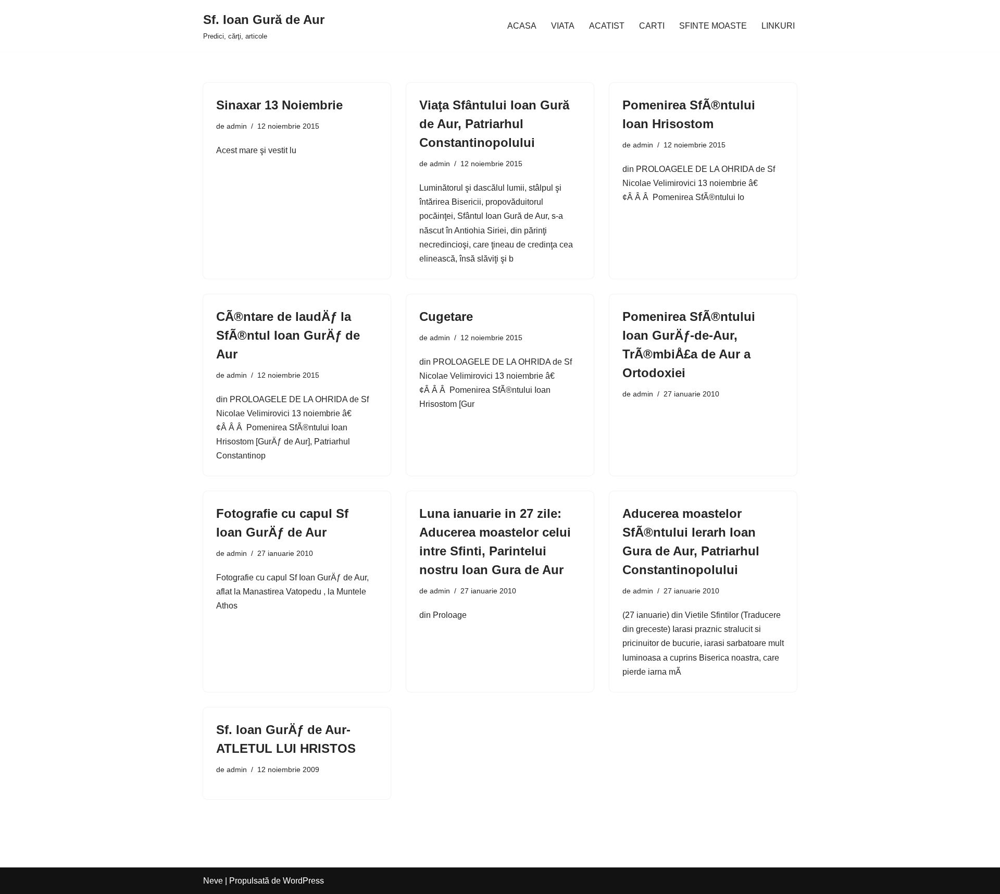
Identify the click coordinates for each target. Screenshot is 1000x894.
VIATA (562, 25)
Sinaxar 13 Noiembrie (279, 105)
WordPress (303, 880)
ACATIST (606, 25)
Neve (213, 880)
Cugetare (446, 316)
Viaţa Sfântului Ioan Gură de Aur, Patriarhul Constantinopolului (494, 124)
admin (237, 126)
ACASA (521, 25)
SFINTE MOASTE (713, 25)
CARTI (652, 25)
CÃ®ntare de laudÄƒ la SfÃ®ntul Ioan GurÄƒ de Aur (288, 335)
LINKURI (778, 25)
